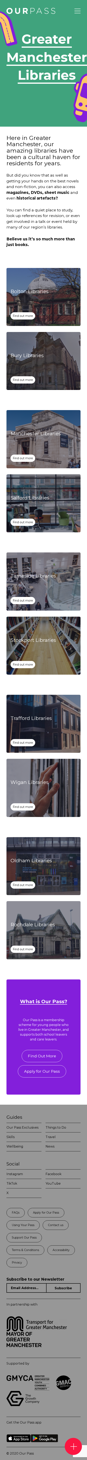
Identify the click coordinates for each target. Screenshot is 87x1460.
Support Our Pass (24, 1237)
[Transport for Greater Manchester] (36, 1330)
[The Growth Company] (24, 1405)
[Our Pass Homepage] (30, 11)
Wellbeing (14, 1146)
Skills (10, 1137)
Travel (51, 1137)
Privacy (17, 1262)
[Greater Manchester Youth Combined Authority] (27, 1389)
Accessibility (61, 1250)
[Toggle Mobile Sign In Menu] (73, 1446)
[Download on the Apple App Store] (18, 1445)
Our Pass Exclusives (22, 1127)
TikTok (11, 1183)
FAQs (15, 1212)
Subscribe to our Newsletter (35, 1279)
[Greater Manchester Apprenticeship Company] (63, 1389)
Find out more (23, 316)
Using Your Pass (23, 1225)
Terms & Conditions (25, 1250)
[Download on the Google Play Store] (44, 1445)
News (50, 1146)
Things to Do (56, 1127)
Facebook (54, 1174)
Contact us (55, 1225)
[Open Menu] (77, 11)
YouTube (53, 1183)
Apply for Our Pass (42, 1071)
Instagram (14, 1174)
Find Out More (42, 1056)
